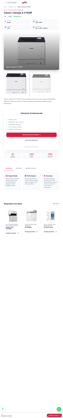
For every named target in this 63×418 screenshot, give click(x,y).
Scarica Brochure (32, 140)
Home (5, 7)
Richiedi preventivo (53, 415)
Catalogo (10, 7)
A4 (15, 7)
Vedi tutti (55, 203)
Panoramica (9, 168)
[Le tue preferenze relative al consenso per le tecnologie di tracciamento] (2, 408)
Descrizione (19, 168)
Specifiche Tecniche (30, 168)
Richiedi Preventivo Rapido (30, 135)
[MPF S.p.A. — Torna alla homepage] (25, 2)
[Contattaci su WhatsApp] (59, 409)
